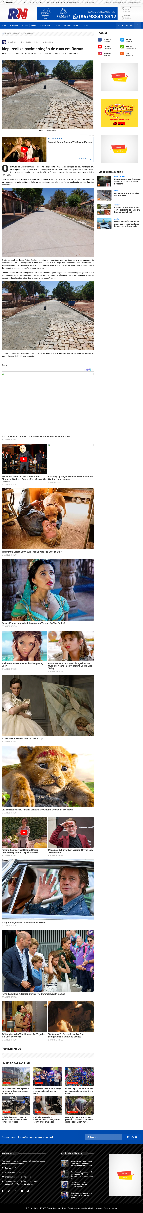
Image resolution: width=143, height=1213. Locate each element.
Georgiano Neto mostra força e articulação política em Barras (47, 1091)
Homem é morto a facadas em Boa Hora (126, 194)
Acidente (117, 205)
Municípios (44, 25)
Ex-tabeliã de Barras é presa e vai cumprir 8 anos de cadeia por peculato (15, 1091)
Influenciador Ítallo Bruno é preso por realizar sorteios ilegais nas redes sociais (126, 224)
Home (4, 25)
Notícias (13, 25)
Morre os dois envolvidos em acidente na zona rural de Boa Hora (43, 2)
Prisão (116, 219)
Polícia (25, 25)
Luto (37, 1111)
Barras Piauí (28, 34)
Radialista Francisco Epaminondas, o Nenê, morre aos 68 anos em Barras (46, 1119)
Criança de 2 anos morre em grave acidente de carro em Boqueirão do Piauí (127, 209)
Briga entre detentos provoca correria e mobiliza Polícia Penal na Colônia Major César (81, 1163)
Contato (85, 25)
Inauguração (72, 1083)
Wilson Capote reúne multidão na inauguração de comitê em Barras (79, 1091)
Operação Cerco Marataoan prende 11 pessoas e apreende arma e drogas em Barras (79, 1119)
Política (39, 1083)
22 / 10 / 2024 (30, 42)
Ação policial (72, 1111)
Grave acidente (119, 176)
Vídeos (56, 25)
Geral (33, 25)
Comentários (49, 42)
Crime (116, 191)
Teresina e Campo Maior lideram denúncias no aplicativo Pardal (80, 1185)
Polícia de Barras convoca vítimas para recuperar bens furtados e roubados (14, 1119)
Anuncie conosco (71, 25)
